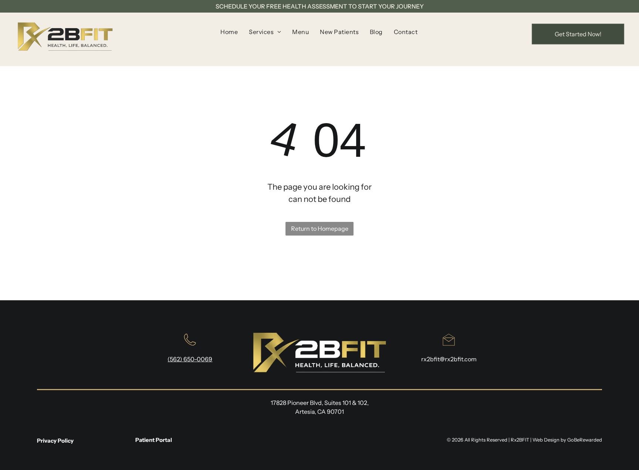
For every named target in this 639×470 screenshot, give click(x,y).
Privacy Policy (55, 440)
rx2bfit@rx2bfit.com (449, 359)
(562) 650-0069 (190, 359)
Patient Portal (153, 439)
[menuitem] (229, 31)
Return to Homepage (319, 228)
